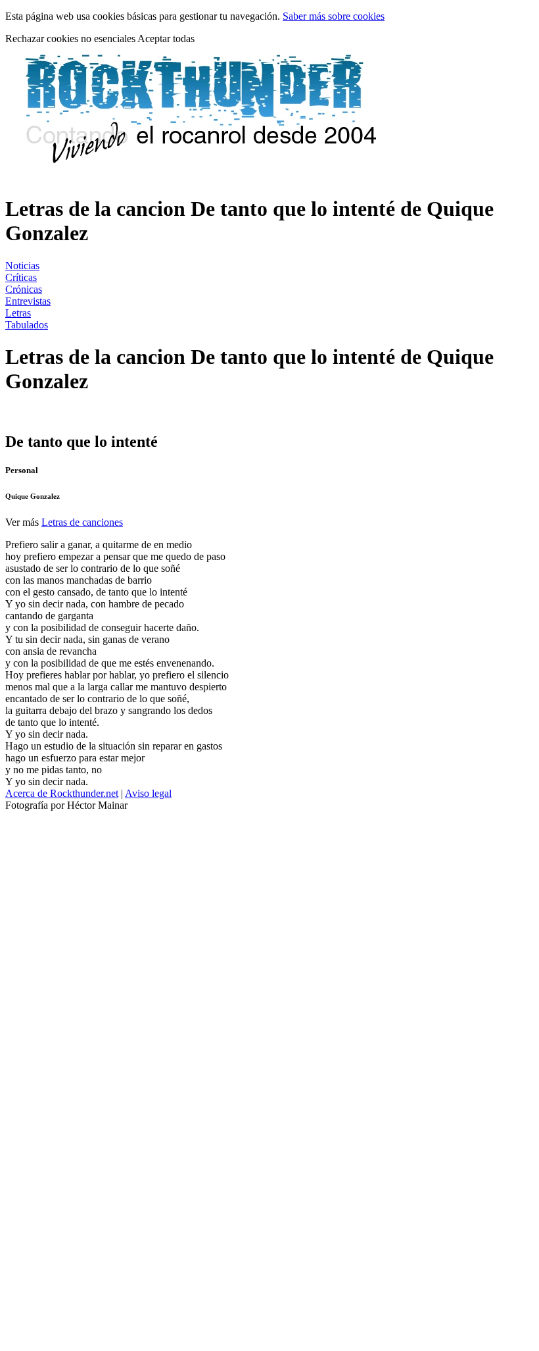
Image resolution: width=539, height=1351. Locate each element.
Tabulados (26, 324)
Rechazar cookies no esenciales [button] (71, 38)
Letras (18, 313)
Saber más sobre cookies (334, 16)
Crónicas (23, 289)
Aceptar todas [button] (166, 38)
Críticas (21, 277)
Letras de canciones (82, 522)
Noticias (22, 265)
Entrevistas (28, 301)
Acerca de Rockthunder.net (61, 793)
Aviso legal (148, 793)
